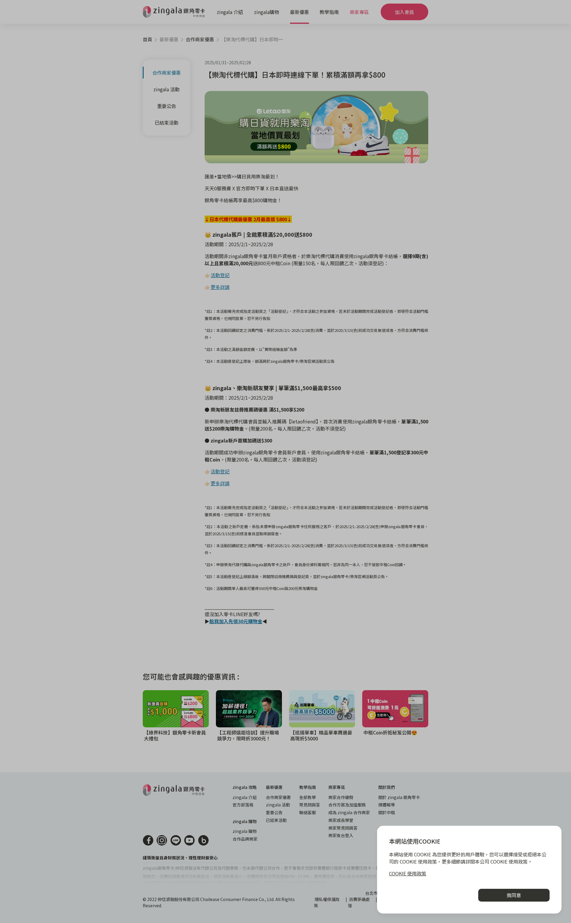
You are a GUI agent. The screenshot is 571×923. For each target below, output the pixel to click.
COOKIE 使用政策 (407, 873)
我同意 (514, 895)
